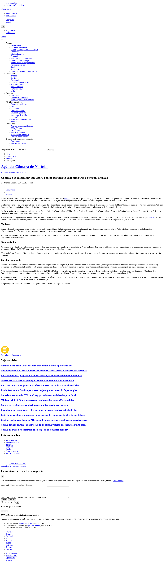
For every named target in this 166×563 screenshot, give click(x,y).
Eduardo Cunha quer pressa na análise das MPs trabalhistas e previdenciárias (40, 385)
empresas (9, 447)
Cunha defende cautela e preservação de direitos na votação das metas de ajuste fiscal (43, 424)
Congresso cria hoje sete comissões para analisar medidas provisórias (35, 405)
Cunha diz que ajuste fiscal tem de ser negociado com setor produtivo (35, 429)
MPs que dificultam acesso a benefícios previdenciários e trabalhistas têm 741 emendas (44, 370)
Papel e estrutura (17, 87)
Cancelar (12, 500)
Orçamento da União (19, 115)
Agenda (14, 76)
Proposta (9, 194)
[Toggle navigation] (2, 39)
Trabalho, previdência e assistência (24, 71)
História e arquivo (17, 89)
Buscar (50, 150)
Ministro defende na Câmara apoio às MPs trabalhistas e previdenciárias (37, 365)
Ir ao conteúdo (11, 3)
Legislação (15, 117)
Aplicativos (10, 558)
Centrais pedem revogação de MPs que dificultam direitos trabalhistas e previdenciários (44, 420)
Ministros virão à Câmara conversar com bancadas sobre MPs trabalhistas (38, 400)
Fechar (4, 511)
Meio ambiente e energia (20, 60)
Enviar (4, 500)
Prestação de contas (18, 143)
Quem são (14, 95)
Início (8, 154)
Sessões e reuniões (18, 111)
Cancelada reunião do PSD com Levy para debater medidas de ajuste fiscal (38, 395)
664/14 (67, 199)
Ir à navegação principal (15, 5)
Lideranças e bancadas (19, 98)
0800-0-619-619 (25, 523)
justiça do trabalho (13, 453)
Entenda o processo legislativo (22, 119)
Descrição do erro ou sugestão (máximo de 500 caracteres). (23, 497)
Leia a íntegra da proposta (11, 355)
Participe (14, 121)
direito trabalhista (12, 442)
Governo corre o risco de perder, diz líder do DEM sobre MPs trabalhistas (37, 380)
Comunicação (11, 156)
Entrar (3, 37)
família (8, 449)
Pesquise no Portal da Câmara (12, 150)
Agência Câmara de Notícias (22, 126)
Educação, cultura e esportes (21, 58)
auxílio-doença (11, 440)
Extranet (9, 560)
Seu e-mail (5, 485)
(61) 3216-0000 (34, 525)
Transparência (16, 141)
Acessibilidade (11, 13)
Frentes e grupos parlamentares (22, 100)
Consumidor (15, 52)
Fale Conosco (11, 16)
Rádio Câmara (16, 128)
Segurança (15, 69)
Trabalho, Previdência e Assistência (14, 172)
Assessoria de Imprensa (20, 135)
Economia (14, 56)
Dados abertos (16, 145)
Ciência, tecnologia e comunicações (24, 50)
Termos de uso (11, 556)
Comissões (15, 108)
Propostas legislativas (19, 104)
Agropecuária (16, 45)
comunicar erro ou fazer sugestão (13, 466)
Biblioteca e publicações (20, 82)
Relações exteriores (18, 65)
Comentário (10, 190)
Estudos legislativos (18, 113)
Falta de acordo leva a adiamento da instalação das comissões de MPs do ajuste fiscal (43, 415)
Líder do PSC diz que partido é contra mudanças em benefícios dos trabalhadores (41, 375)
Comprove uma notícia (19, 137)
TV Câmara (15, 130)
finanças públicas (12, 451)
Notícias (9, 158)
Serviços (14, 78)
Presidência (15, 80)
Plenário (14, 106)
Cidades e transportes (19, 47)
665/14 (151, 217)
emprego (9, 445)
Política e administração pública (23, 63)
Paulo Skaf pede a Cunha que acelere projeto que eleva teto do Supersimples (39, 390)
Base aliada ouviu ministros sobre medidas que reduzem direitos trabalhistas (39, 410)
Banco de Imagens (18, 132)
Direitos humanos (17, 54)
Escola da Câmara (18, 84)
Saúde (13, 67)
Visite (13, 91)
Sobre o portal (11, 553)
